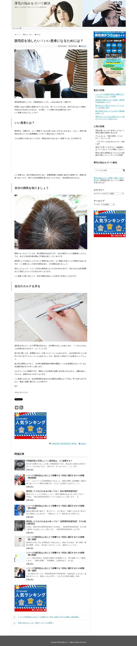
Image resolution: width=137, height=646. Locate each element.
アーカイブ (98, 204)
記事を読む (30, 469)
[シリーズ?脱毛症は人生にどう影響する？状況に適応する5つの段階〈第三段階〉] (19, 557)
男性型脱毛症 (65, 443)
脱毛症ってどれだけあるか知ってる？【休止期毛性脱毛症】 (52, 491)
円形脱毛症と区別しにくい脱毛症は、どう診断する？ (49, 461)
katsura (83, 443)
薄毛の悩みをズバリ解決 (32, 3)
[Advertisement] (50, 157)
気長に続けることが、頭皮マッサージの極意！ (36, 623)
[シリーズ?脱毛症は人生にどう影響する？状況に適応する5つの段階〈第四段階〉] (19, 480)
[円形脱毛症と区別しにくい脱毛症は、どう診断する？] (19, 465)
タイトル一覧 (16, 28)
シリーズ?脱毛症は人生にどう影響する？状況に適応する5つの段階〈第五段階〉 (49, 617)
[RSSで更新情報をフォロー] (120, 4)
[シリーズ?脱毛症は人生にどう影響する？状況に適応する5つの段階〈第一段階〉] (19, 573)
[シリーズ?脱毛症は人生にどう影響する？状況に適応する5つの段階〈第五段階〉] (19, 510)
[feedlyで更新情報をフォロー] (115, 4)
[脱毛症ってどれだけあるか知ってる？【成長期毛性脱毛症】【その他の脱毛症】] (19, 526)
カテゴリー (98, 193)
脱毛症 (83, 46)
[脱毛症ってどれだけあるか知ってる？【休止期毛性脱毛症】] (19, 496)
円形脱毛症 (55, 443)
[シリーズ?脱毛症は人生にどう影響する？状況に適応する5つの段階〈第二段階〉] (19, 541)
